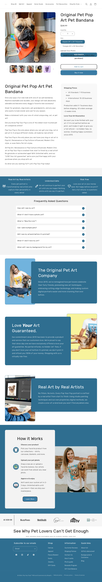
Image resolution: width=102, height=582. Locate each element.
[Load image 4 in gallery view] (38, 69)
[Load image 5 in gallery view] (47, 69)
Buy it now (79, 73)
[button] (75, 4)
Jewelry (51, 562)
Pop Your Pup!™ (27, 575)
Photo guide (69, 562)
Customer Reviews (71, 548)
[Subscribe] (34, 548)
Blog (82, 561)
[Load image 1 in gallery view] (13, 69)
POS (33, 575)
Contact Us (69, 555)
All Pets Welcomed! (87, 551)
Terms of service (80, 575)
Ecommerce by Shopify (44, 575)
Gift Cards (51, 565)
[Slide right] (53, 69)
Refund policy (58, 575)
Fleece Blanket (53, 555)
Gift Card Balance (71, 569)
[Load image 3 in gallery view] (30, 69)
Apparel (50, 551)
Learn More (30, 499)
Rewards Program (71, 565)
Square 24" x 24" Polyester (73, 42)
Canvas (50, 548)
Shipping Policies (70, 551)
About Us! (84, 548)
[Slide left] (7, 69)
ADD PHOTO (79, 55)
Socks (50, 558)
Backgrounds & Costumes (86, 556)
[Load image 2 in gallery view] (22, 69)
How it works (69, 558)
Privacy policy (68, 575)
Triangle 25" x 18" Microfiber (74, 46)
